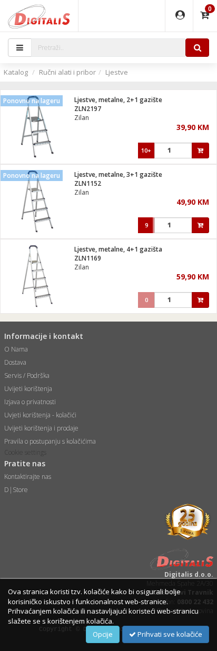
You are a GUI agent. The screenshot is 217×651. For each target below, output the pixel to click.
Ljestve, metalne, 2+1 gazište (118, 99)
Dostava (15, 362)
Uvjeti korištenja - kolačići (40, 414)
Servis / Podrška (27, 375)
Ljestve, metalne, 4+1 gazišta (118, 249)
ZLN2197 (87, 108)
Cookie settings (25, 452)
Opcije (103, 634)
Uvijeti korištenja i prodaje (41, 428)
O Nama (16, 349)
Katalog (16, 72)
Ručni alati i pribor (67, 72)
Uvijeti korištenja (28, 388)
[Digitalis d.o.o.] (39, 16)
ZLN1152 (87, 183)
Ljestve (116, 72)
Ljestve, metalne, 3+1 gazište (118, 174)
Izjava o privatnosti (30, 401)
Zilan (81, 117)
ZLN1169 (87, 258)
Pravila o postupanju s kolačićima (50, 441)
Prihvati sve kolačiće (169, 634)
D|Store (16, 489)
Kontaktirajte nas (27, 476)
